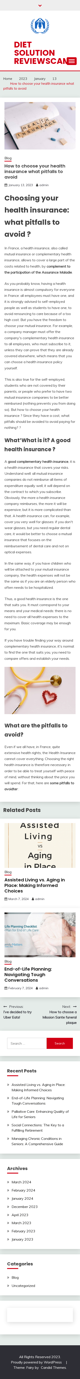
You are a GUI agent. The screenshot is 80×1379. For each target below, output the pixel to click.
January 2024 (22, 1198)
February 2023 (23, 1231)
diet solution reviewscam (42, 53)
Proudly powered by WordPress (37, 1362)
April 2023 (20, 1215)
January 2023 (22, 1239)
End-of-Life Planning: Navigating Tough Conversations (28, 974)
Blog (8, 158)
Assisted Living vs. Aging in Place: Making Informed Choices (34, 885)
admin (44, 185)
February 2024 (23, 1190)
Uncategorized (23, 1285)
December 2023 (25, 1206)
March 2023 (21, 1223)
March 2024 (21, 1182)
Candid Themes (53, 1367)
